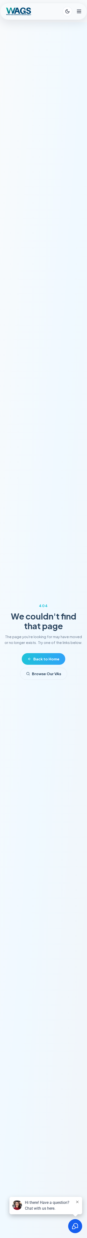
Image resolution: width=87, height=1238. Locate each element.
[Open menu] (79, 11)
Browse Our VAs (46, 673)
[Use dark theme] (67, 11)
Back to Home (46, 659)
